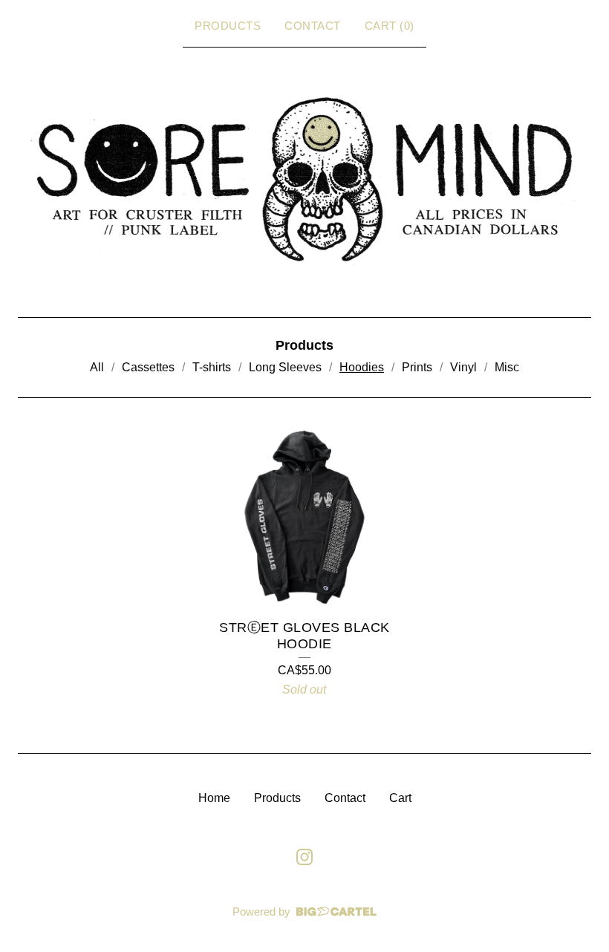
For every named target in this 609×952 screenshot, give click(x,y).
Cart (400, 798)
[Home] (304, 180)
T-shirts (211, 367)
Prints (417, 367)
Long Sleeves (285, 367)
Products (228, 25)
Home (214, 798)
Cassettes (148, 367)
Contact (312, 25)
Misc (507, 367)
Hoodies (361, 367)
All (97, 367)
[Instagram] (304, 857)
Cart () (389, 25)
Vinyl (463, 367)
